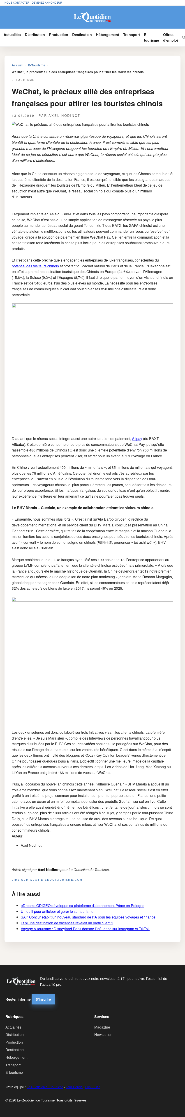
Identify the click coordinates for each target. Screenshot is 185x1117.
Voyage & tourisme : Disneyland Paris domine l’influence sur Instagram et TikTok (85, 928)
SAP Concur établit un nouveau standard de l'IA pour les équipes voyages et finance (88, 917)
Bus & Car (92, 1087)
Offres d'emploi (170, 37)
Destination (82, 34)
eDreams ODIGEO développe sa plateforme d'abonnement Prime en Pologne (82, 905)
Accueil (17, 65)
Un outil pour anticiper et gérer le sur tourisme (57, 911)
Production (58, 34)
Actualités (12, 34)
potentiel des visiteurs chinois (35, 266)
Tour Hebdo (74, 1087)
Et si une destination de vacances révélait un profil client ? (67, 922)
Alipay (137, 438)
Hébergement (107, 34)
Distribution (35, 34)
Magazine (102, 1027)
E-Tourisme (36, 65)
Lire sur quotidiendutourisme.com (47, 879)
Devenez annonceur (47, 2)
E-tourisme (151, 37)
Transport (131, 34)
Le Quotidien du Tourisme (45, 1087)
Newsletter (102, 1034)
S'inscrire (43, 999)
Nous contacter (17, 2)
